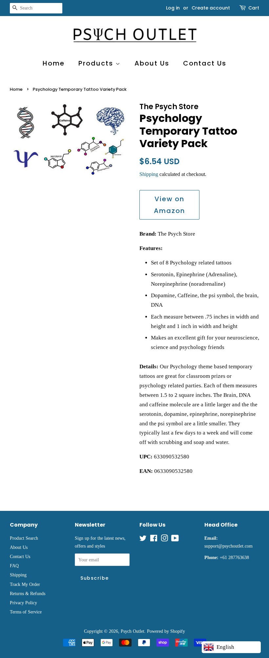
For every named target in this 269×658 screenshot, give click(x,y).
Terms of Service (26, 611)
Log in (173, 8)
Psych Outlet (132, 631)
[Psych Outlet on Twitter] (143, 539)
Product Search (24, 538)
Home (54, 63)
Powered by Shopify (166, 631)
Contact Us (204, 63)
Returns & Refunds (27, 593)
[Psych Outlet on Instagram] (164, 539)
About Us (151, 63)
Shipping (148, 174)
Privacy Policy (23, 602)
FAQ (14, 565)
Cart (253, 8)
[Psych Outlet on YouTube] (175, 539)
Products (96, 63)
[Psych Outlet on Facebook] (153, 539)
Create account (211, 8)
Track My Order (25, 584)
